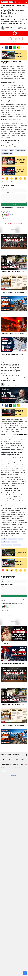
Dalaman (8, 5)
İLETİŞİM (3, 754)
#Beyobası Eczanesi (20, 150)
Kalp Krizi (23, 764)
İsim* (2, 187)
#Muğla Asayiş (5, 542)
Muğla (25, 384)
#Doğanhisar (17, 545)
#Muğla (11, 150)
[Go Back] (25, 973)
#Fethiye (4, 538)
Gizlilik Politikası (16, 754)
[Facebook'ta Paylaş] (6, 47)
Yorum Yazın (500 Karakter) (7, 192)
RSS (5, 771)
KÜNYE (9, 754)
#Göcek (20, 538)
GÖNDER (14, 204)
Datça (13, 5)
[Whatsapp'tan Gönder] (14, 47)
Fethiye (19, 5)
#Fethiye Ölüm (12, 538)
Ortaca (11, 362)
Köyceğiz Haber (5, 7)
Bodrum (3, 5)
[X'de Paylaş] (10, 47)
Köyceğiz (12, 7)
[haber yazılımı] (14, 775)
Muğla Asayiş (15, 764)
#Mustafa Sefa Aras (6, 545)
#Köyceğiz (4, 150)
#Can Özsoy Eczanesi (7, 153)
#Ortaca (13, 542)
